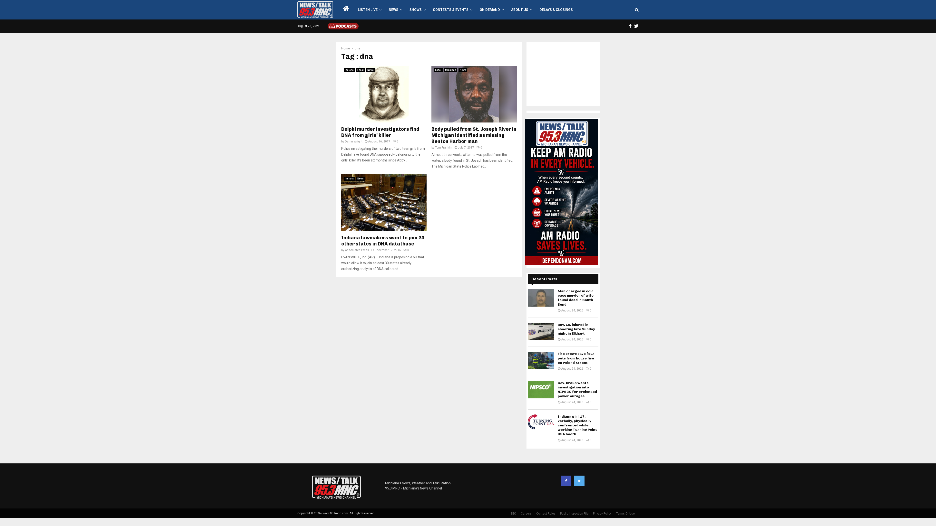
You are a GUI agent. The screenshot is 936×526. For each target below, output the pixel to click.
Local (360, 70)
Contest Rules (546, 513)
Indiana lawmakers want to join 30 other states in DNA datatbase (382, 241)
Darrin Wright (353, 141)
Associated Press (357, 250)
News (393, 10)
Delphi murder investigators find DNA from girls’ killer (380, 132)
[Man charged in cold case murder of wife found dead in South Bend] (541, 298)
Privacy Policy (602, 513)
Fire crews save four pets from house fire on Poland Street (576, 358)
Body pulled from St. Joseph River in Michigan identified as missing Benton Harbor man (474, 135)
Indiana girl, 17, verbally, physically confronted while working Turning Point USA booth (577, 425)
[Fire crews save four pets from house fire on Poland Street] (541, 360)
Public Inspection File (574, 513)
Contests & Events (450, 10)
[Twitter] (579, 481)
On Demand (490, 10)
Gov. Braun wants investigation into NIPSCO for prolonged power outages (577, 389)
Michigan (450, 70)
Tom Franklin (443, 147)
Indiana (349, 70)
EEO (513, 513)
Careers (526, 513)
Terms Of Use (625, 513)
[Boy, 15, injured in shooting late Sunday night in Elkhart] (541, 331)
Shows (416, 10)
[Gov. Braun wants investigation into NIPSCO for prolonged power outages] (541, 389)
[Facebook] (566, 481)
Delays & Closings (556, 10)
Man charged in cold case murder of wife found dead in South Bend (576, 298)
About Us (519, 10)
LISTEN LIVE (368, 10)
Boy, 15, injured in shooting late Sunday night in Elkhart (576, 329)
